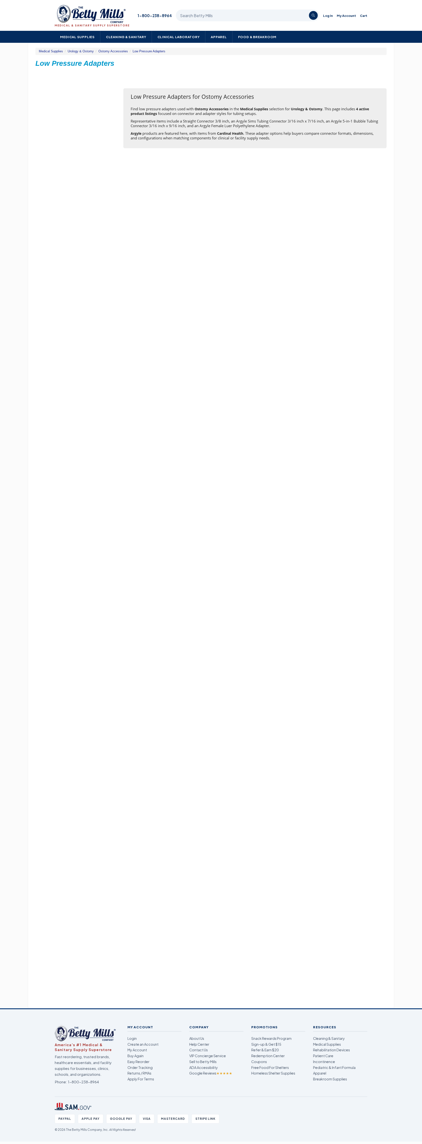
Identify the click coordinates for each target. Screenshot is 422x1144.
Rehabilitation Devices (331, 1050)
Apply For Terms (140, 1079)
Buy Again (135, 1056)
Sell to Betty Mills (203, 1061)
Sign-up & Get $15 (266, 1044)
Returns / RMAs (139, 1073)
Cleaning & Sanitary (126, 37)
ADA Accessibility (203, 1067)
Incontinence (324, 1061)
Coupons (259, 1061)
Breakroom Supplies (330, 1079)
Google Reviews (210, 1073)
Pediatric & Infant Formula (334, 1067)
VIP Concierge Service (207, 1056)
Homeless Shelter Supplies (273, 1073)
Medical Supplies (77, 37)
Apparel (219, 37)
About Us (196, 1038)
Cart (363, 15)
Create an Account (142, 1044)
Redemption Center (268, 1056)
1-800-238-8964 (154, 15)
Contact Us (198, 1050)
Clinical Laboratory (179, 37)
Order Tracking (140, 1067)
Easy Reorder (138, 1061)
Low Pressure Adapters (149, 51)
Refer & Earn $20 (265, 1050)
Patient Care (323, 1056)
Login (132, 1038)
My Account (346, 15)
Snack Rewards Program (271, 1038)
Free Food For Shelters (270, 1067)
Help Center (199, 1044)
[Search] (313, 15)
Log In (328, 15)
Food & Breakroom (257, 37)
